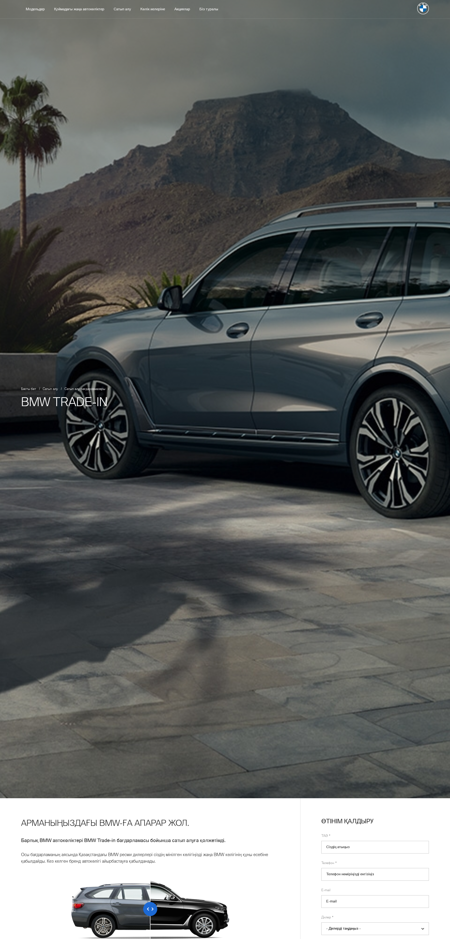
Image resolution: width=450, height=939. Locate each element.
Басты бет (28, 389)
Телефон (329, 863)
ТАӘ (325, 836)
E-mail (325, 890)
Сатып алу (50, 389)
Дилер (327, 917)
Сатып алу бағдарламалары (84, 389)
